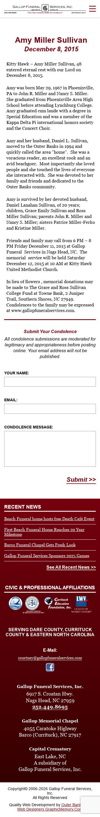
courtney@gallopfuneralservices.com (50, 658)
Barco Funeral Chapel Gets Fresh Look (40, 544)
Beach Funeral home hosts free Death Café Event (49, 518)
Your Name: (16, 373)
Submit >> (81, 479)
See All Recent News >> (71, 567)
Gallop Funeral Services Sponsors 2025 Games (46, 555)
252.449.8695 (50, 707)
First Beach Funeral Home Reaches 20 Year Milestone (44, 532)
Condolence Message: (28, 427)
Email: (11, 400)
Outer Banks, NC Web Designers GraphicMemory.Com (54, 807)
